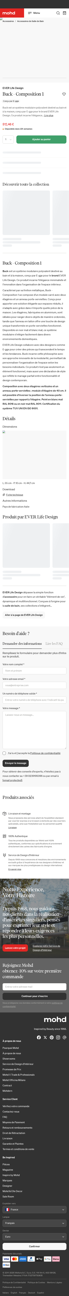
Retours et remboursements (17, 1127)
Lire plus (48, 115)
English (14, 1292)
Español (40, 1292)
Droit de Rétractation (14, 1133)
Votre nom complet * (13, 664)
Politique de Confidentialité (14, 1282)
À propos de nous (12, 1053)
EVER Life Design (13, 88)
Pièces (6, 1164)
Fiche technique (14, 494)
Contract (7, 1085)
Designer (7, 1185)
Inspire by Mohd (11, 1175)
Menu (36, 12)
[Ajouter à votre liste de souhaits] (64, 94)
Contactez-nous (11, 1111)
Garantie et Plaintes (13, 1143)
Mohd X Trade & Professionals (18, 1074)
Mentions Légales (54, 1282)
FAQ (5, 1116)
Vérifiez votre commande (16, 1106)
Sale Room (8, 1196)
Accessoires (8, 21)
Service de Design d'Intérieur (18, 1064)
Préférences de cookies (12, 1287)
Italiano (6, 1292)
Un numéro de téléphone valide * (20, 693)
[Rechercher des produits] (58, 13)
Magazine (8, 1169)
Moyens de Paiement (14, 1122)
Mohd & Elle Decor (12, 1191)
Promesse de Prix (12, 1069)
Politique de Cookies (36, 1282)
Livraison (12, 827)
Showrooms (9, 1058)
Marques (7, 1180)
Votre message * (11, 708)
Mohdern (7, 1090)
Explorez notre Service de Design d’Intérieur (46, 948)
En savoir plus (14, 869)
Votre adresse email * (14, 678)
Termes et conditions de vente (18, 1149)
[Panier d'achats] (64, 13)
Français (22, 1292)
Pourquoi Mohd (11, 1047)
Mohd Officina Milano (14, 1080)
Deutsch (31, 1292)
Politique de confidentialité (45, 753)
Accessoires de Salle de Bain (30, 21)
